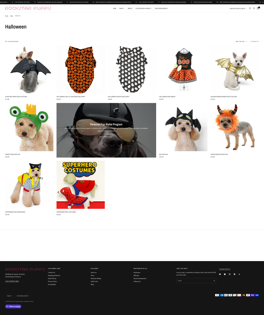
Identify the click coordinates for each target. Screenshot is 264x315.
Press (92, 275)
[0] (257, 8)
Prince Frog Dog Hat (12, 154)
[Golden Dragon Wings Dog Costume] (235, 69)
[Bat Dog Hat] (183, 127)
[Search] (254, 8)
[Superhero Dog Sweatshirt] (29, 185)
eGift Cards (94, 281)
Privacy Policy (52, 281)
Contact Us (51, 272)
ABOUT (130, 8)
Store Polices (52, 278)
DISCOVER (94, 268)
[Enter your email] (214, 280)
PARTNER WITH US (140, 268)
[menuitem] (115, 8)
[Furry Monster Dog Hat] (235, 127)
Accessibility (52, 284)
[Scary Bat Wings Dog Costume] (29, 69)
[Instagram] (231, 274)
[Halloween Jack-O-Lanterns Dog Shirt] (81, 69)
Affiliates (136, 275)
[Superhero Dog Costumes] (81, 185)
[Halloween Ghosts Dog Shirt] (132, 69)
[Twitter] (226, 274)
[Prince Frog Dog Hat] (29, 127)
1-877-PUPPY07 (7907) (12, 281)
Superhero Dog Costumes (66, 212)
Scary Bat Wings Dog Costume (16, 97)
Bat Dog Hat (163, 154)
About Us (94, 272)
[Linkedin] (241, 274)
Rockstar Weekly (161, 8)
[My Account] (250, 8)
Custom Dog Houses (143, 8)
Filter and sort (13, 41)
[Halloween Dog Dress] (183, 69)
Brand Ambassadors (140, 278)
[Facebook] (221, 274)
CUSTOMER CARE (54, 268)
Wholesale (137, 272)
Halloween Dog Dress (167, 97)
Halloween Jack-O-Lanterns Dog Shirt (71, 97)
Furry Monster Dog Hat (219, 154)
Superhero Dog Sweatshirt (15, 212)
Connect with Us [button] (224, 269)
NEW (114, 8)
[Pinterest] (236, 274)
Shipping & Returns (54, 275)
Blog (92, 284)
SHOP (121, 8)
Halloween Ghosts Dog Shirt (118, 97)
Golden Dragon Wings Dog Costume (224, 97)
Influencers (137, 281)
